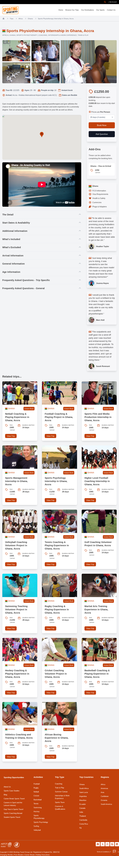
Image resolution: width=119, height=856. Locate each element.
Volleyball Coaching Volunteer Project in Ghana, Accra (16, 545)
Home (60, 10)
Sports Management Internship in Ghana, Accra (16, 481)
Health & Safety (98, 198)
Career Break (29, 855)
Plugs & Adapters (99, 207)
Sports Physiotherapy (27, 35)
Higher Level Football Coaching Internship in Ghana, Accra (97, 481)
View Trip (11, 436)
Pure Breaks (18, 855)
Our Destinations (87, 10)
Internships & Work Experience (62, 35)
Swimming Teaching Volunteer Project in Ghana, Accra (16, 609)
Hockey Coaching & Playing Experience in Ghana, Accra (17, 673)
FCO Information (99, 191)
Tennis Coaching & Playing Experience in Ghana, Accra (57, 545)
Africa (20, 19)
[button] (105, 2)
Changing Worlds (6, 855)
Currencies (96, 202)
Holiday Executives (43, 855)
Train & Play (83, 35)
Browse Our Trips (72, 10)
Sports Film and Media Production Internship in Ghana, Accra (97, 417)
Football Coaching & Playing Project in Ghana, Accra (59, 417)
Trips (11, 19)
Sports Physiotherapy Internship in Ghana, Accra (56, 19)
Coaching (43, 35)
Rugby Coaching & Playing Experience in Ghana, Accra (57, 609)
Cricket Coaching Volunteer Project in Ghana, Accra (56, 673)
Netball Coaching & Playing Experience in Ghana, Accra (17, 417)
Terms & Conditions (103, 852)
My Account (113, 2)
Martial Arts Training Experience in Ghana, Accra (96, 609)
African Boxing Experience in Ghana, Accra (56, 737)
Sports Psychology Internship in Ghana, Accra (56, 481)
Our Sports (100, 10)
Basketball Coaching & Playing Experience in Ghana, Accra (97, 673)
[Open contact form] (114, 851)
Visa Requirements (100, 194)
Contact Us (111, 10)
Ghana (30, 19)
